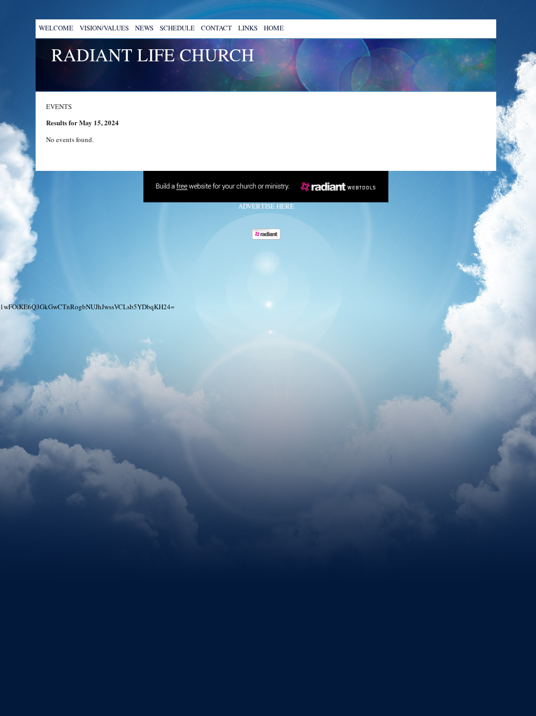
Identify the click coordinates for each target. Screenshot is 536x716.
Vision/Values (104, 27)
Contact (216, 27)
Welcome (56, 27)
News (144, 27)
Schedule (177, 27)
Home (274, 27)
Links (248, 27)
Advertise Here (266, 206)
